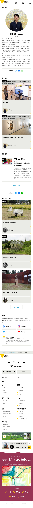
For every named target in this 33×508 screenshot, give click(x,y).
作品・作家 (4, 7)
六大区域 (21, 387)
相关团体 (5, 416)
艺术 (18, 492)
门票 (4, 387)
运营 (22, 496)
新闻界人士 (5, 424)
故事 (14, 496)
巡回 (18, 385)
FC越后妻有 (21, 403)
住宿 (20, 394)
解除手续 (21, 414)
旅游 (4, 390)
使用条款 (21, 416)
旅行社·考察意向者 (8, 427)
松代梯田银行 (22, 400)
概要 (3, 409)
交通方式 (4, 377)
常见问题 (5, 429)
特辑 (9, 492)
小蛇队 (20, 405)
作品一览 (5, 400)
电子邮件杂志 (21, 409)
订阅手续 (21, 411)
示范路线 (5, 392)
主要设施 (21, 390)
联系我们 (4, 422)
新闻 (3, 381)
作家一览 (14, 352)
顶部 (3, 352)
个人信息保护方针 (23, 418)
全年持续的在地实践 (8, 414)
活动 (18, 377)
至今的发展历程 (6, 411)
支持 (18, 398)
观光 (26, 492)
